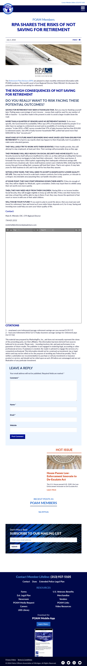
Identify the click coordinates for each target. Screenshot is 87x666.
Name (13, 404)
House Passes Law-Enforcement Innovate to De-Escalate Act (62, 476)
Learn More (51, 489)
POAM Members (44, 19)
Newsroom (24, 599)
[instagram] (74, 663)
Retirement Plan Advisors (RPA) (21, 80)
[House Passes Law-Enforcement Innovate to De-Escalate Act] (64, 462)
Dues (34, 581)
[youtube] (79, 663)
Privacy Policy (11, 659)
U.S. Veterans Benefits (63, 591)
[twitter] (68, 663)
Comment (14, 378)
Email (12, 415)
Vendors (63, 599)
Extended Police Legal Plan (51, 581)
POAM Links (63, 602)
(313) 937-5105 (80, 2)
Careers (23, 606)
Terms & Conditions (25, 659)
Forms (24, 591)
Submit (14, 546)
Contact (26, 581)
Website (13, 425)
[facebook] (63, 663)
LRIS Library (23, 610)
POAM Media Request (23, 602)
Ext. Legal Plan (24, 595)
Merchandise (63, 595)
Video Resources (63, 606)
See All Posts (44, 512)
